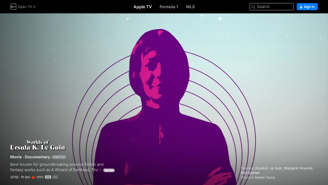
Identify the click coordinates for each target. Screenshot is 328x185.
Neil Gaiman (250, 173)
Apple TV (143, 6)
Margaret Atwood (298, 168)
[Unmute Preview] (314, 23)
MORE (109, 170)
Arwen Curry (265, 177)
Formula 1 (169, 6)
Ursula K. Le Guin (268, 168)
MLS (190, 6)
